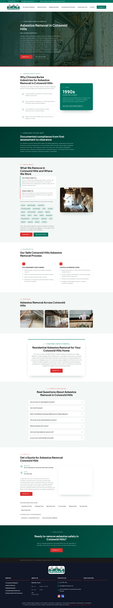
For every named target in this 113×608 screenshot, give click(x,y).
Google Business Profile (26, 506)
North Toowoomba (31, 212)
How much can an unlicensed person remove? (43, 420)
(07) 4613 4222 (28, 474)
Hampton (42, 215)
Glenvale (23, 205)
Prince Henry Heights (25, 208)
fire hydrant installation (29, 7)
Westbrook (30, 221)
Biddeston (23, 221)
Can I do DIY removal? (36, 408)
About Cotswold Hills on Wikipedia (49, 517)
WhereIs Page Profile (25, 510)
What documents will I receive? (39, 426)
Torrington (50, 208)
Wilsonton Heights (31, 205)
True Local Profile (62, 506)
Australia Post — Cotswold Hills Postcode (30, 517)
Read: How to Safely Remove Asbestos (73, 106)
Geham (35, 215)
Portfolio (92, 7)
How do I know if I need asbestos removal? (42, 402)
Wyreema (37, 221)
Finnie (44, 208)
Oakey (50, 218)
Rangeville (40, 212)
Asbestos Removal (41, 7)
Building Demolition (54, 7)
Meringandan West (25, 218)
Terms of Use (79, 604)
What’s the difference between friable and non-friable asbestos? (49, 414)
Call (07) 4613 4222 (40, 56)
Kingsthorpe (44, 218)
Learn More (26, 234)
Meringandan (49, 215)
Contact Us (26, 56)
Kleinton (29, 215)
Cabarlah (23, 215)
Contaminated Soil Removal (68, 7)
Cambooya (44, 221)
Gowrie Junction (35, 218)
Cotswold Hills (41, 205)
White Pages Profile (51, 506)
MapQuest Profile (73, 506)
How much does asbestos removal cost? (42, 432)
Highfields (47, 212)
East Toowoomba (36, 208)
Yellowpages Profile (39, 506)
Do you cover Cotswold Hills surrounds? (42, 438)
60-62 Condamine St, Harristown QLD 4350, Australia (38, 467)
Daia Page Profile (83, 506)
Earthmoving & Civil (82, 7)
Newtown (23, 212)
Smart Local (73, 604)
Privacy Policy (87, 604)
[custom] (59, 596)
